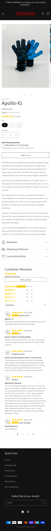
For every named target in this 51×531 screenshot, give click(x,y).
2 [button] (22, 434)
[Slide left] (20, 94)
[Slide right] (30, 94)
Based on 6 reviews (12, 276)
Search (7, 460)
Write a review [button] (25, 279)
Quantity (5, 130)
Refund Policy (10, 481)
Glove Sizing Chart (12, 487)
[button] (3, 13)
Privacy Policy (10, 471)
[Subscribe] (43, 503)
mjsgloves (22, 526)
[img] (17, 312)
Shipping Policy (10, 465)
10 (19, 125)
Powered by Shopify (30, 526)
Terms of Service (11, 476)
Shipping (4, 112)
